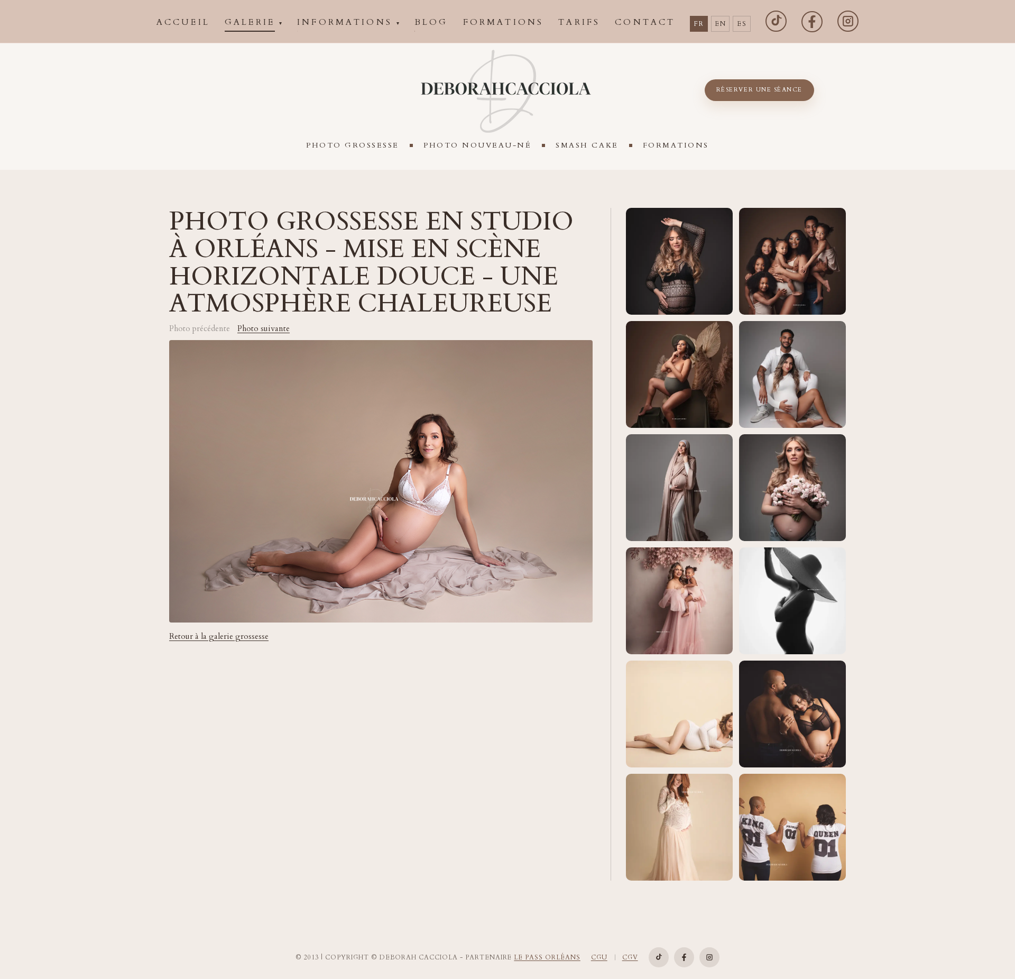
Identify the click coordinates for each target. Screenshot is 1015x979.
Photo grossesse (352, 145)
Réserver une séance (759, 90)
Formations (676, 145)
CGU (599, 957)
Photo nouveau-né (477, 145)
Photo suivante (263, 328)
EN (720, 24)
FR (699, 24)
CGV (630, 957)
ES (741, 24)
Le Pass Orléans (547, 957)
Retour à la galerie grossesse (219, 636)
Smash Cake (587, 145)
